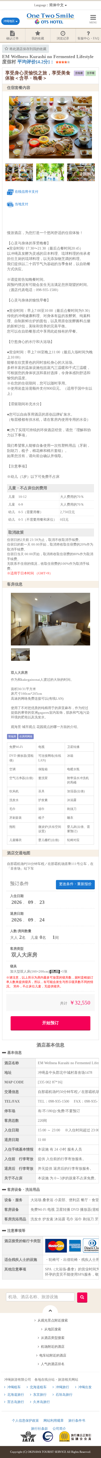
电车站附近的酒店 (52, 1355)
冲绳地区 (9, 21)
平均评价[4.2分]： (35, 61)
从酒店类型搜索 (52, 1338)
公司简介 (59, 1429)
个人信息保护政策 (25, 1420)
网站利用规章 (54, 1420)
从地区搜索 (52, 1329)
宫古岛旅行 (15, 1402)
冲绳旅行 (62, 1387)
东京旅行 (40, 1395)
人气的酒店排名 (52, 1364)
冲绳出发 (85, 1387)
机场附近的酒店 (52, 1347)
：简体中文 (49, 5)
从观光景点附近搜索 (53, 1320)
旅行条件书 (76, 1420)
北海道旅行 (15, 1395)
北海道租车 (38, 1387)
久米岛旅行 (41, 1402)
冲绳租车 (14, 1387)
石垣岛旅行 (64, 1395)
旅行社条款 (39, 1429)
